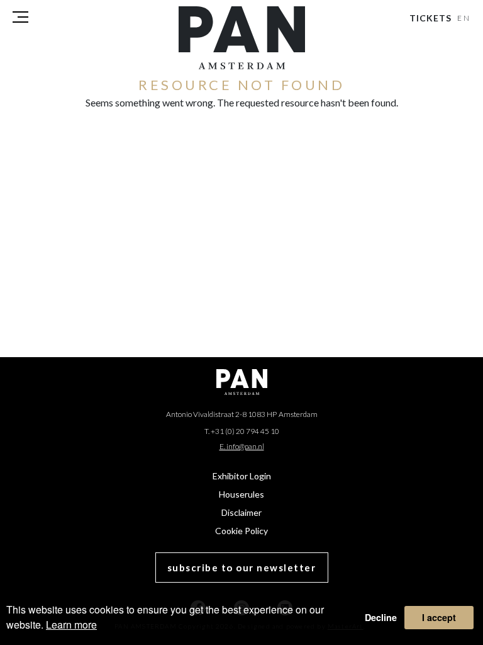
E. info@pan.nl (241, 446)
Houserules (241, 494)
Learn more (71, 624)
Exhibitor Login (242, 476)
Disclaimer (241, 512)
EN (464, 18)
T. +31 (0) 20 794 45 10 (241, 431)
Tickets (430, 18)
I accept (439, 617)
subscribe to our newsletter (241, 567)
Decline (381, 617)
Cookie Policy (241, 530)
